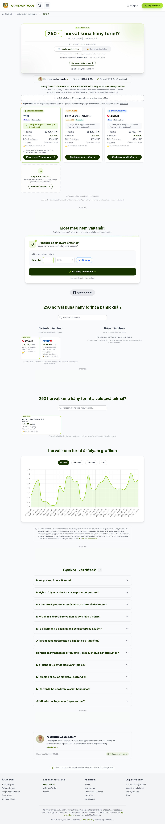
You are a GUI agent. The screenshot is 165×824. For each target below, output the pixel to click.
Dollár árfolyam (8, 788)
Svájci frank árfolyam (11, 792)
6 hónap (91, 463)
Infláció (46, 792)
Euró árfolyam (8, 784)
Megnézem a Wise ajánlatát (39, 157)
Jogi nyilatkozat (132, 792)
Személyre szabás (82, 69)
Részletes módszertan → (89, 539)
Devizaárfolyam (8, 799)
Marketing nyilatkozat (135, 788)
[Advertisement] (82, 215)
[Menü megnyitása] (47, 5)
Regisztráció (154, 5)
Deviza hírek (49, 784)
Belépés (134, 5)
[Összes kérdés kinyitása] (100, 570)
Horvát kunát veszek (68, 49)
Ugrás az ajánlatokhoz (81, 63)
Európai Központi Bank (76, 536)
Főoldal (8, 14)
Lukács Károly (59, 79)
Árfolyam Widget (50, 788)
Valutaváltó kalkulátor (27, 14)
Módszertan (90, 788)
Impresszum (90, 799)
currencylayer (75, 529)
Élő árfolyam (7, 795)
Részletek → (52, 747)
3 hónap (77, 463)
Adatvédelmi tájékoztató (136, 784)
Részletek (124, 104)
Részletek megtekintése (81, 157)
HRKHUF (45, 14)
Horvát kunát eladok (97, 49)
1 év (103, 463)
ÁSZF (128, 795)
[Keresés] (39, 5)
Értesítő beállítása (82, 271)
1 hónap (63, 463)
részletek (120, 200)
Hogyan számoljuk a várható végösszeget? (84, 196)
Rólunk (87, 784)
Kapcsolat (89, 795)
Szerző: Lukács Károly (94, 792)
